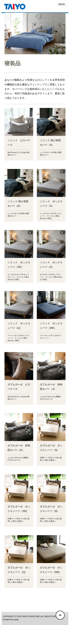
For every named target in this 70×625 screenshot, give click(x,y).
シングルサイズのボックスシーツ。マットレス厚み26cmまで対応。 (50, 215)
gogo (16, 619)
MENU (61, 4)
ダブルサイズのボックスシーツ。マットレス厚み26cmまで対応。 (51, 276)
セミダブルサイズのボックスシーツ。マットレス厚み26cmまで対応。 (18, 276)
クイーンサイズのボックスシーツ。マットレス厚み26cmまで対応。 (18, 338)
